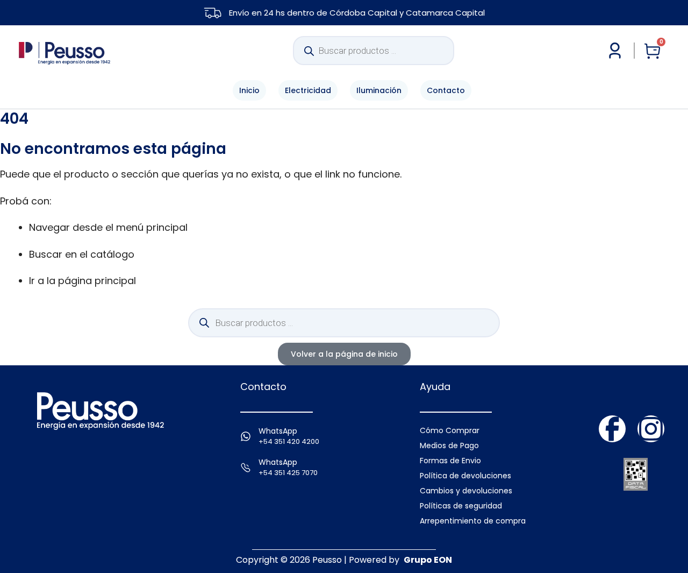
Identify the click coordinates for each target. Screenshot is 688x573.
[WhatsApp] (245, 436)
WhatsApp (278, 431)
